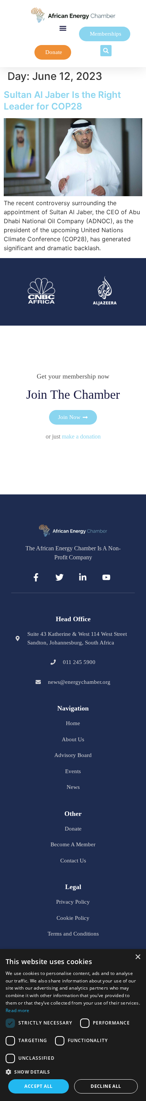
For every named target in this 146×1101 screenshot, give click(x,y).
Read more (18, 1010)
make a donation (81, 436)
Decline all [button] (106, 1086)
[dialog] (73, 1025)
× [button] (137, 957)
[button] (63, 28)
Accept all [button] (38, 1086)
